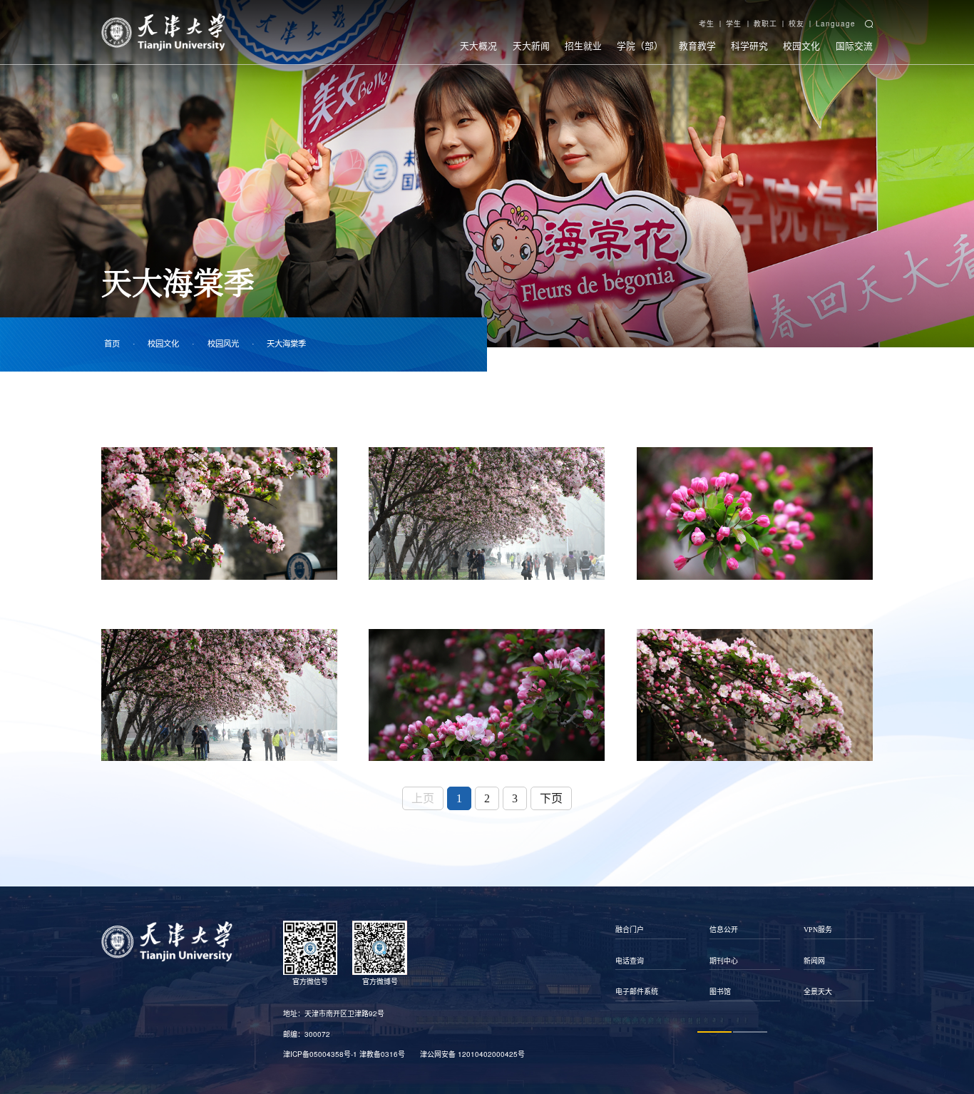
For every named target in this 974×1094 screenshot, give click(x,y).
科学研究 (749, 45)
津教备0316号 (382, 1054)
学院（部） (640, 45)
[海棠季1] (219, 513)
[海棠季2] (487, 513)
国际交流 (854, 45)
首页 (112, 343)
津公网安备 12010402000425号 (472, 1054)
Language (836, 24)
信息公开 (723, 930)
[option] (651, 961)
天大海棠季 (286, 343)
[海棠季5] (487, 695)
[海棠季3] (755, 513)
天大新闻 (531, 45)
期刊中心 (723, 961)
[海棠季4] (219, 695)
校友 (796, 24)
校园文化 (801, 45)
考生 (706, 24)
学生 (734, 24)
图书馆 (720, 992)
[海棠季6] (755, 695)
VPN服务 (818, 930)
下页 (551, 798)
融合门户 (629, 930)
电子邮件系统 (636, 992)
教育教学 (697, 45)
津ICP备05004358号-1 (320, 1054)
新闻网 (814, 961)
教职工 (765, 24)
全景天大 (818, 992)
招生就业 (583, 45)
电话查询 (629, 961)
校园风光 (223, 343)
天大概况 (478, 45)
